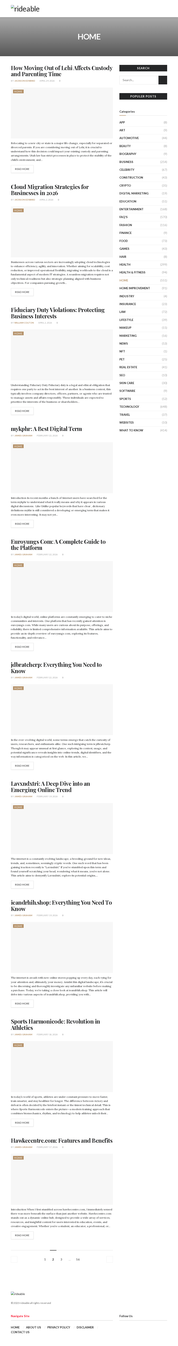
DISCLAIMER (85, 1327)
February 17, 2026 (47, 1147)
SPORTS (125, 399)
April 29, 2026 (47, 80)
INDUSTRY (126, 296)
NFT (122, 351)
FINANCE (125, 233)
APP (122, 122)
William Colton (24, 322)
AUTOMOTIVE (129, 138)
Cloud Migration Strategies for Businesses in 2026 (49, 190)
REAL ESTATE (128, 367)
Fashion (125, 225)
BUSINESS (126, 162)
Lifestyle (126, 320)
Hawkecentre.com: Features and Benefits (61, 1140)
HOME (18, 91)
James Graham (23, 435)
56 (78, 1259)
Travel (124, 414)
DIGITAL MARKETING (133, 193)
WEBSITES (126, 422)
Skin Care (126, 383)
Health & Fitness (132, 272)
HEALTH (124, 264)
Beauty (125, 146)
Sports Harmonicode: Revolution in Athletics (55, 1024)
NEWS (123, 343)
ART (122, 130)
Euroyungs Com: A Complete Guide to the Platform (58, 545)
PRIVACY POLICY (58, 1327)
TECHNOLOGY (129, 406)
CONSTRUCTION (131, 177)
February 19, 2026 (47, 796)
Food (123, 241)
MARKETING (128, 335)
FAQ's (123, 217)
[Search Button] (162, 80)
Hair (122, 256)
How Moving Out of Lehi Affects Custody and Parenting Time (61, 71)
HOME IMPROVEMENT (134, 288)
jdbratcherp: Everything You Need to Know (56, 668)
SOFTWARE (127, 391)
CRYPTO (125, 185)
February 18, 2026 (47, 1034)
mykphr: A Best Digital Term (46, 428)
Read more (22, 169)
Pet (122, 359)
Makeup (125, 327)
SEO (122, 375)
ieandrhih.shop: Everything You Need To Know (61, 905)
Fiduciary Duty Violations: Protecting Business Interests (58, 313)
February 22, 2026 (47, 435)
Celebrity (126, 169)
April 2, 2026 (46, 199)
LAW (122, 312)
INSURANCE (127, 304)
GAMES (124, 248)
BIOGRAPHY (127, 154)
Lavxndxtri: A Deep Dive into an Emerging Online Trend (50, 787)
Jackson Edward (24, 80)
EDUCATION (127, 201)
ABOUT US (33, 1327)
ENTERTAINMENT (131, 209)
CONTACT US (20, 1332)
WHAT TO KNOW (131, 430)
